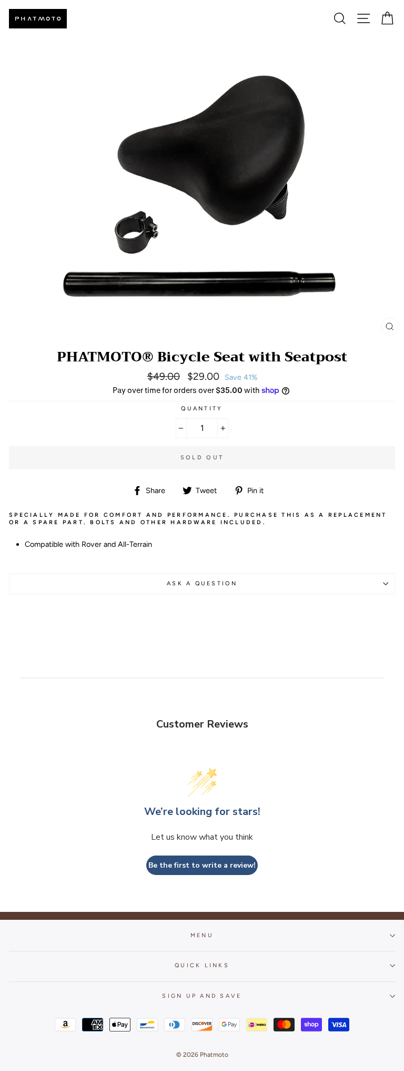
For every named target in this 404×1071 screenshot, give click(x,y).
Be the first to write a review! (202, 865)
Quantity (202, 408)
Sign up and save (201, 996)
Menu (202, 935)
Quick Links (202, 965)
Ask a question (202, 583)
